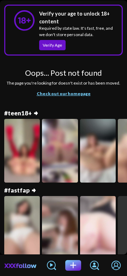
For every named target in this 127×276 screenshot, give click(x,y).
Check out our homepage (64, 93)
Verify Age (52, 45)
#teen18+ (18, 113)
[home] (20, 265)
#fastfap (17, 190)
